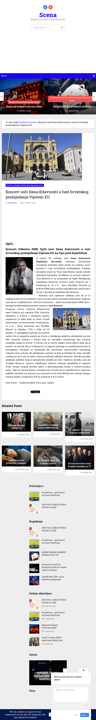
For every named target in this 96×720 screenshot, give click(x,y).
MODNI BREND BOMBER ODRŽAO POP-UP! (54, 553)
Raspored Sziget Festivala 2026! (50, 626)
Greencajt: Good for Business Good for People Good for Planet (54, 567)
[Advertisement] (48, 54)
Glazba (17, 185)
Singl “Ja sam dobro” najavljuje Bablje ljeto (52, 638)
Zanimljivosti (36, 185)
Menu (4, 76)
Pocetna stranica (27, 122)
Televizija (25, 185)
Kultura (10, 185)
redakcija (12, 203)
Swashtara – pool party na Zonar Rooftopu (53, 493)
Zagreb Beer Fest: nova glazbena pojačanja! (53, 578)
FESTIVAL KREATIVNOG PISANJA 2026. (54, 506)
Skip (76, 715)
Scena (48, 15)
